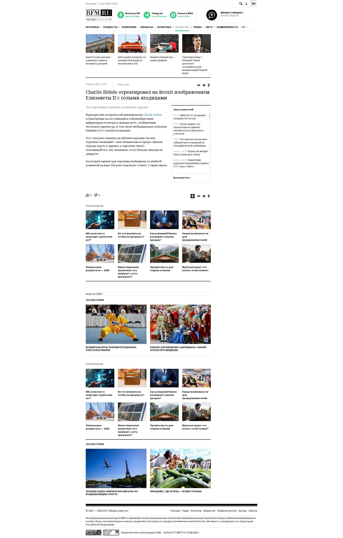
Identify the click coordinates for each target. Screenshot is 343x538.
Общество (182, 27)
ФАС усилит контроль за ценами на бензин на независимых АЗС (132, 60)
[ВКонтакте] (199, 85)
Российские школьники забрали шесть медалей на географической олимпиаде (190, 142)
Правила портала (227, 510)
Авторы (242, 510)
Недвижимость (227, 27)
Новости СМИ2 (94, 293)
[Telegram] (204, 85)
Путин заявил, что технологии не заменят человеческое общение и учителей (188, 128)
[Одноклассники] (209, 85)
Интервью (92, 27)
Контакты (196, 510)
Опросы (252, 510)
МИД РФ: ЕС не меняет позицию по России (189, 117)
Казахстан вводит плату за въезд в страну (190, 153)
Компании (129, 27)
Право (197, 27)
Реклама (175, 510)
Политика (164, 27)
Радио (185, 510)
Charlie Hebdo (152, 114)
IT (243, 27)
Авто (209, 27)
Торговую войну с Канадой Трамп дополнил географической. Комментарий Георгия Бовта (194, 65)
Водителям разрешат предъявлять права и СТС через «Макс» (191, 163)
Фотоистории (95, 300)
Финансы (146, 27)
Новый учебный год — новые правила (162, 58)
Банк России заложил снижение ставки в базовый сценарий (98, 60)
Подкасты (110, 27)
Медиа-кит (209, 510)
